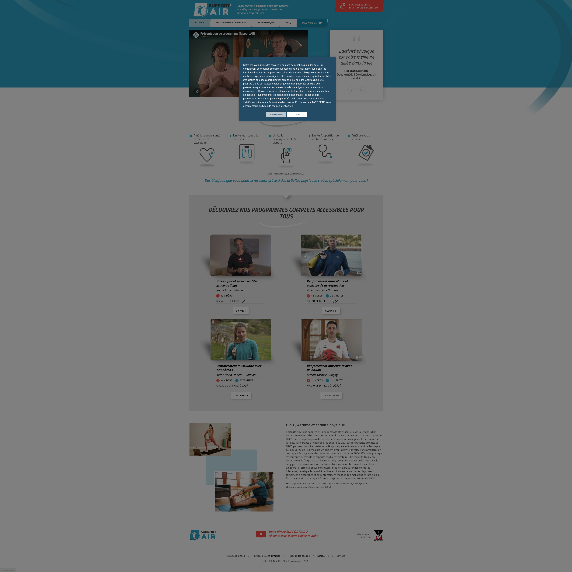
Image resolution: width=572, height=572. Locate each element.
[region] (287, 89)
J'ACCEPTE (297, 114)
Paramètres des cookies (276, 114)
